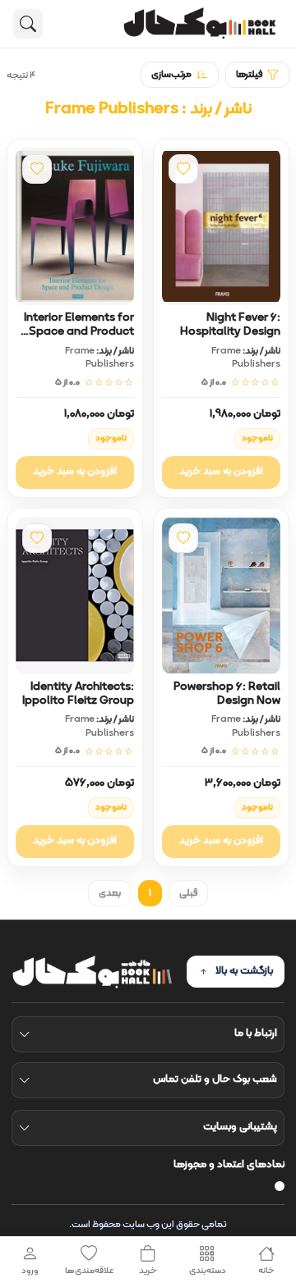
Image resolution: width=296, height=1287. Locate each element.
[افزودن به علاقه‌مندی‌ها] (183, 169)
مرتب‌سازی (171, 74)
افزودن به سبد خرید (221, 471)
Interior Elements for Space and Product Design (79, 331)
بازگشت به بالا (244, 971)
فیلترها (249, 74)
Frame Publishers (245, 358)
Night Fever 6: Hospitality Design (230, 324)
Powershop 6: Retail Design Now (226, 694)
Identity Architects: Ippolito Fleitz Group (78, 694)
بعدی (110, 893)
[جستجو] (28, 24)
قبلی (188, 893)
